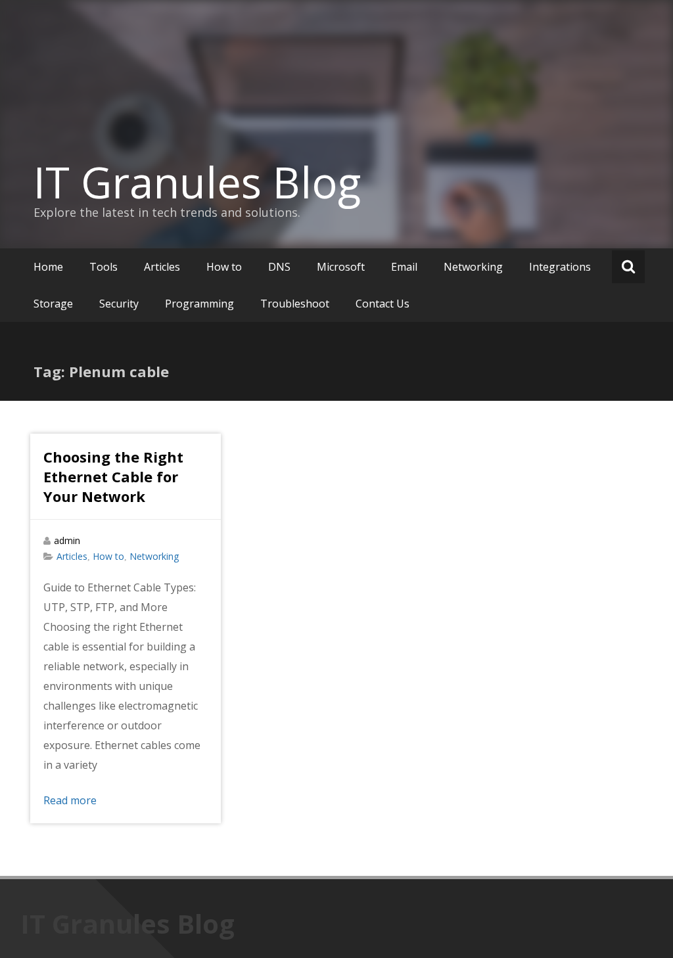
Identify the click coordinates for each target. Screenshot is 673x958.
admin (67, 540)
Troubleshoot (294, 303)
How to (224, 267)
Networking (473, 267)
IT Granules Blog (197, 182)
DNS (279, 267)
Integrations (560, 267)
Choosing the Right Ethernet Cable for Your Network (113, 476)
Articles (162, 267)
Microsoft (341, 267)
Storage (53, 303)
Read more (70, 800)
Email (404, 267)
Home (48, 267)
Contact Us (382, 303)
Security (119, 303)
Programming (199, 303)
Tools (103, 267)
